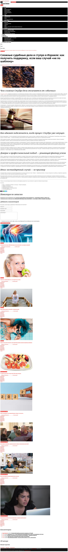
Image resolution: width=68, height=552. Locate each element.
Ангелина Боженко (5, 311)
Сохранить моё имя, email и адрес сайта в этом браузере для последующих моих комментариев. (21, 221)
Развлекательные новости (9, 33)
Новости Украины (7, 12)
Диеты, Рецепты (7, 23)
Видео (3, 34)
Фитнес (6, 27)
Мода (5, 25)
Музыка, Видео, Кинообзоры (9, 31)
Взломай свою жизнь (6, 42)
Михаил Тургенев (4, 344)
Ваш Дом (6, 22)
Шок (5, 14)
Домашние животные (8, 19)
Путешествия (7, 32)
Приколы (4, 35)
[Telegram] (6, 191)
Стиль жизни (5, 21)
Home (1, 44)
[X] (1, 191)
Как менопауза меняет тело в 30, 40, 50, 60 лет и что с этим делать (22, 537)
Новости (4, 7)
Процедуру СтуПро (3, 93)
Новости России (7, 11)
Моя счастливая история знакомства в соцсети (9, 476)
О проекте (2, 547)
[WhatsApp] (3, 191)
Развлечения (5, 29)
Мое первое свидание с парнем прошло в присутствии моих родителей (14, 443)
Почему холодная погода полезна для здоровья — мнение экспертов (22, 535)
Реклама (7, 547)
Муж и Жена (6, 20)
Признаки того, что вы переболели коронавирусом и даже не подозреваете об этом (25, 534)
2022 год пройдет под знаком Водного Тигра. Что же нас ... (12, 413)
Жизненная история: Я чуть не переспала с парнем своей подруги (13, 517)
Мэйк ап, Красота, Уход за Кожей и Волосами (13, 26)
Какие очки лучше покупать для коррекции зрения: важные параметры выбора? (16, 342)
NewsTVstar (34, 548)
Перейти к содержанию (4, 0)
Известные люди (7, 38)
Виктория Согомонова (5, 246)
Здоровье (6, 24)
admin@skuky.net (27, 550)
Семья (3, 15)
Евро (5, 8)
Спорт (5, 13)
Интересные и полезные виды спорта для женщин (18, 536)
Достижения (5, 36)
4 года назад (12, 281)
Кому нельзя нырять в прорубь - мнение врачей (9, 309)
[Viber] (2, 191)
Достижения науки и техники (10, 37)
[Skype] (5, 191)
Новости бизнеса (7, 9)
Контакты (12, 547)
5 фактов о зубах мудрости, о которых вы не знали (10, 279)
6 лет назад (12, 445)
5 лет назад (13, 311)
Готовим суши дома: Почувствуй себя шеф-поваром (10, 373)
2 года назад (14, 246)
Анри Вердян (5, 533)
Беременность (7, 16)
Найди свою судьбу (4, 411)
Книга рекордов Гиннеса (9, 40)
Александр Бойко (4, 281)
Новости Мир (7, 10)
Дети (5, 18)
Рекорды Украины (7, 41)
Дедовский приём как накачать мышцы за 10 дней (22, 533)
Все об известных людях (9, 30)
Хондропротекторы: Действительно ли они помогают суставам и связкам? (15, 244)
